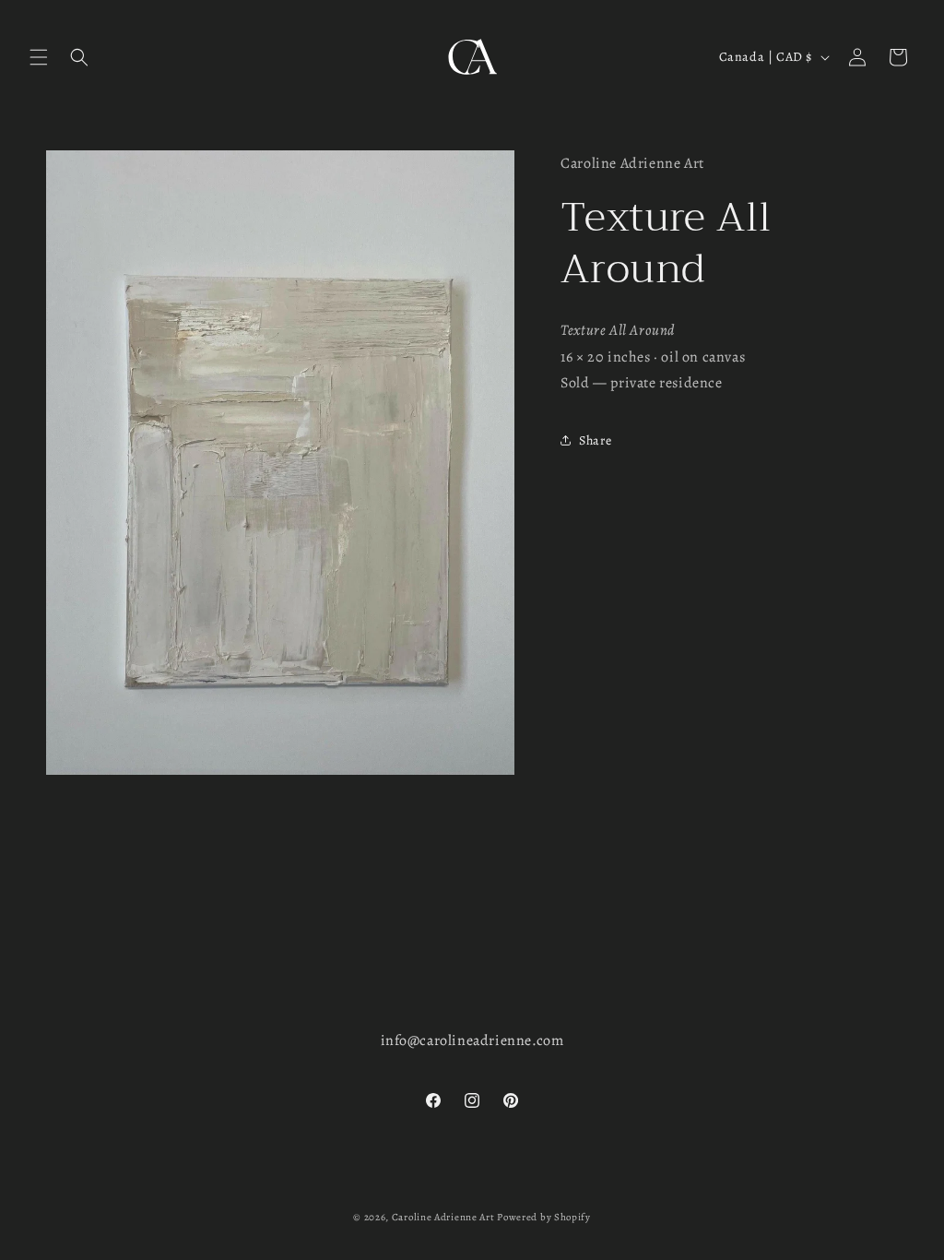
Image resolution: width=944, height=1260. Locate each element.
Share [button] (595, 440)
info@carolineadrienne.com (472, 1040)
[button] (38, 57)
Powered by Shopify (544, 1217)
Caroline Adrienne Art (443, 1217)
